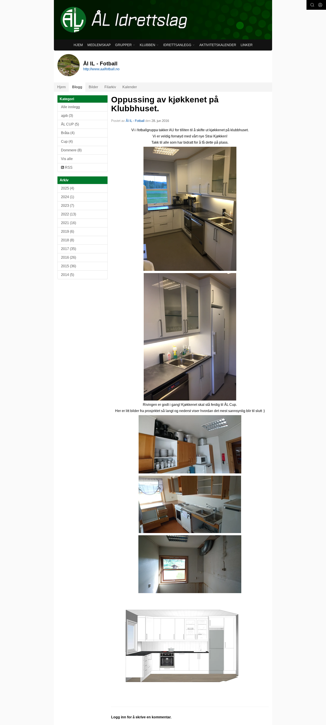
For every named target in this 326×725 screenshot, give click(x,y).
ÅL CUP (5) (70, 124)
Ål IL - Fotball (135, 121)
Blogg (77, 87)
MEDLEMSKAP (99, 45)
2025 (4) (67, 188)
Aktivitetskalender (217, 45)
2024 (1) (67, 197)
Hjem (78, 45)
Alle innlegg (70, 107)
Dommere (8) (71, 150)
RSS (68, 167)
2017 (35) (68, 249)
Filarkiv (110, 87)
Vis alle (67, 159)
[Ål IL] (163, 19)
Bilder (93, 87)
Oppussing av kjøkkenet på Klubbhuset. (165, 104)
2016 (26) (68, 257)
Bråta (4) (68, 133)
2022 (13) (68, 214)
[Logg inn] (320, 5)
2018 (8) (67, 240)
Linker (247, 45)
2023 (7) (67, 205)
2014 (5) (67, 275)
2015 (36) (68, 266)
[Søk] (312, 5)
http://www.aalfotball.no (101, 69)
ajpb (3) (67, 115)
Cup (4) (67, 141)
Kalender (129, 87)
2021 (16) (68, 223)
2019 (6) (67, 231)
